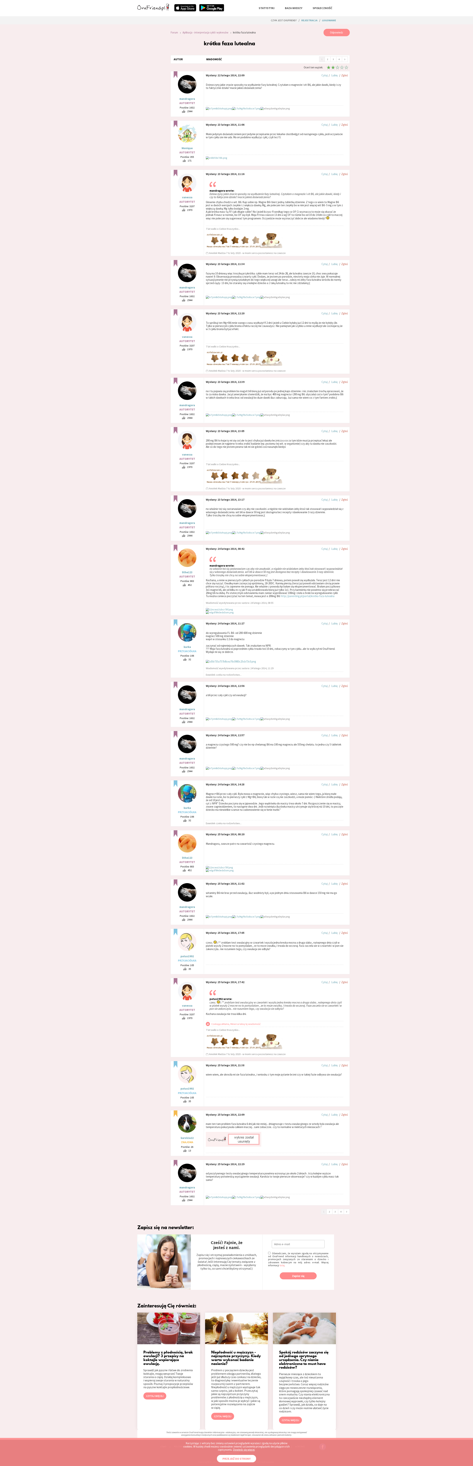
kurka (187, 646)
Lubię (334, 75)
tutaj (282, 1265)
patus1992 (187, 956)
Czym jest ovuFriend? (284, 20)
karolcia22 (187, 1137)
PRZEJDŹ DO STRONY (236, 1458)
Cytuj (324, 75)
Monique (187, 148)
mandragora (187, 98)
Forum (174, 32)
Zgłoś (344, 75)
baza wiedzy (293, 8)
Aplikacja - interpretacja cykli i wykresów (205, 32)
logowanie (329, 20)
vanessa (187, 197)
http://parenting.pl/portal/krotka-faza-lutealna (307, 596)
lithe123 (187, 572)
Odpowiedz (336, 32)
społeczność (322, 8)
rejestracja (309, 20)
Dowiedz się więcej (244, 1449)
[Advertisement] (151, 78)
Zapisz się (298, 1276)
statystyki (267, 8)
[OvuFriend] (153, 10)
